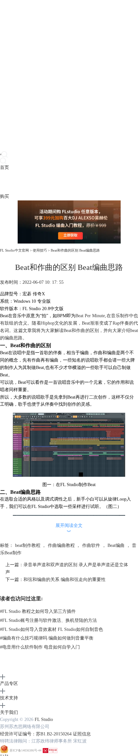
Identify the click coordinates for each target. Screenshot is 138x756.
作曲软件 (91, 545)
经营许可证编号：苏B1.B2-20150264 (36, 734)
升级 (40, 182)
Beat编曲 (116, 545)
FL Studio (44, 719)
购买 (4, 196)
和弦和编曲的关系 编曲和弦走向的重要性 (64, 579)
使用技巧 (40, 250)
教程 (31, 182)
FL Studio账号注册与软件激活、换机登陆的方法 (48, 620)
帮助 (49, 182)
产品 (4, 182)
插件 (22, 182)
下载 (13, 182)
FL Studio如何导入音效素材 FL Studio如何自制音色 (51, 629)
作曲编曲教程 (61, 545)
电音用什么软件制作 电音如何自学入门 (40, 647)
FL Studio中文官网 (14, 250)
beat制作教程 (27, 545)
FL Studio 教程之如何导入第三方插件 (38, 611)
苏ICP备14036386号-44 (25, 750)
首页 (4, 167)
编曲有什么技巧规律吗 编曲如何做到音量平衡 (46, 638)
